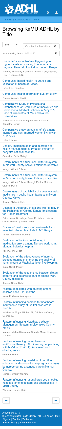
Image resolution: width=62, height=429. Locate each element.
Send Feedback (27, 422)
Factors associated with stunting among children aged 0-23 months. (26, 290)
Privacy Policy (10, 422)
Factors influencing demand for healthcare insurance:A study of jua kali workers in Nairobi (28, 305)
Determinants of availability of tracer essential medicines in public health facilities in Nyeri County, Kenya (30, 194)
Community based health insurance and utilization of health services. (26, 82)
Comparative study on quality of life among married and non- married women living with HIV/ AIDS (29, 132)
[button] (48, 12)
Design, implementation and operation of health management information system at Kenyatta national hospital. (28, 148)
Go (55, 46)
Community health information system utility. (29, 93)
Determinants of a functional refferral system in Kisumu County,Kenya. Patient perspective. (30, 163)
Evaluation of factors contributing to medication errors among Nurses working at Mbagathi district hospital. (29, 243)
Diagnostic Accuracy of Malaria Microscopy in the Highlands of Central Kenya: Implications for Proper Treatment (30, 210)
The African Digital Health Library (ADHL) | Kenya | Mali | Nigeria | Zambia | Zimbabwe (31, 417)
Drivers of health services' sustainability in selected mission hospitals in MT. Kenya (28, 228)
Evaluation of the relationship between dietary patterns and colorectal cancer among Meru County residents (30, 275)
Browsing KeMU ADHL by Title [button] (21, 19)
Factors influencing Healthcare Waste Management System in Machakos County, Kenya (28, 324)
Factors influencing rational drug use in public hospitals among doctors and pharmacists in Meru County (30, 382)
